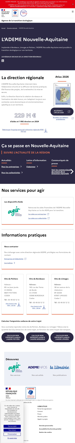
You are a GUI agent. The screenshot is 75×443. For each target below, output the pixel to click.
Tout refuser (12, 430)
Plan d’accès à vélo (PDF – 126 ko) (37, 307)
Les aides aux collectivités (37, 218)
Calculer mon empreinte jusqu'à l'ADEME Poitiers (12, 337)
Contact (40, 411)
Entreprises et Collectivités (13, 259)
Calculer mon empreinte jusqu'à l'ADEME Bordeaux (37, 337)
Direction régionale (12, 28)
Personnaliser (12, 434)
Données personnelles (46, 425)
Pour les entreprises (10, 166)
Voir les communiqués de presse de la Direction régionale (61, 171)
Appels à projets (43, 419)
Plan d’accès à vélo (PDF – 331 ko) (12, 304)
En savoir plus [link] (12, 438)
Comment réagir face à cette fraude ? (49, 6)
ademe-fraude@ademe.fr (18, 6)
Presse (39, 414)
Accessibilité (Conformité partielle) (50, 429)
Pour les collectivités (10, 172)
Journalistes (8, 263)
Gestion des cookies (45, 432)
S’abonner (30, 166)
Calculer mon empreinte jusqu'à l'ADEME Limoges (62, 337)
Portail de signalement (45, 409)
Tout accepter (12, 426)
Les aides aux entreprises (37, 214)
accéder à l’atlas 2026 (59, 113)
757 (23, 130)
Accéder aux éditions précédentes (62, 118)
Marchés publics (43, 416)
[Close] (73, 4)
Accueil (3, 28)
